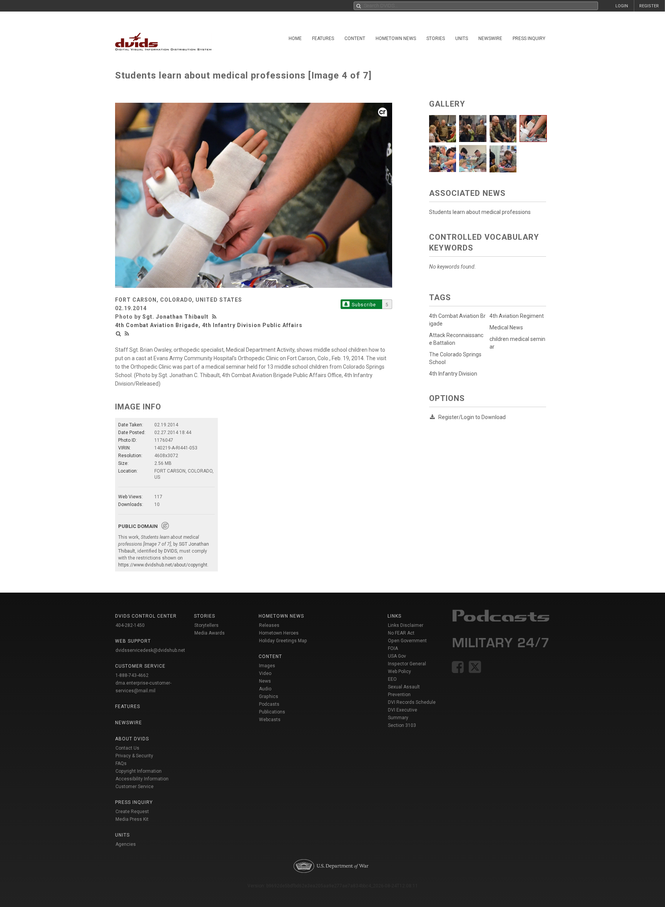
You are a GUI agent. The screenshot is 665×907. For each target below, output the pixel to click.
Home (295, 38)
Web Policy (399, 671)
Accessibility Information (142, 779)
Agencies (125, 844)
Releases (269, 625)
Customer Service (134, 786)
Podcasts (269, 704)
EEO (392, 679)
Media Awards (209, 633)
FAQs (121, 763)
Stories (435, 38)
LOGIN (621, 5)
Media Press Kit (132, 819)
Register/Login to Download (472, 417)
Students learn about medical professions (480, 212)
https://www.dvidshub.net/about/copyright (162, 565)
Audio (265, 689)
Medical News (506, 327)
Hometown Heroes (279, 633)
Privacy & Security (134, 755)
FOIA (393, 648)
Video (265, 673)
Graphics (268, 696)
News (265, 681)
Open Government (407, 640)
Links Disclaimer (405, 625)
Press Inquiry (529, 38)
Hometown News (396, 38)
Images (267, 665)
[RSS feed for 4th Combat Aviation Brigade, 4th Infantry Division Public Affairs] (127, 334)
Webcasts (270, 719)
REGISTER (649, 5)
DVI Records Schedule (412, 702)
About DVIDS (132, 739)
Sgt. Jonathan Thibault (175, 317)
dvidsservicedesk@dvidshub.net (150, 650)
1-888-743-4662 (132, 675)
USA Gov (397, 656)
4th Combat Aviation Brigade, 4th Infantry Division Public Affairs (208, 325)
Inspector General (407, 663)
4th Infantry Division (453, 374)
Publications (272, 712)
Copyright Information (138, 771)
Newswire (490, 38)
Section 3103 (402, 725)
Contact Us (127, 748)
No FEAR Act (401, 633)
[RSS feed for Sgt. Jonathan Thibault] (215, 317)
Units (461, 38)
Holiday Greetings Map (283, 640)
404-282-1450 (130, 625)
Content (354, 38)
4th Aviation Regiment (517, 316)
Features (323, 38)
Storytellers (206, 625)
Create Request (132, 811)
